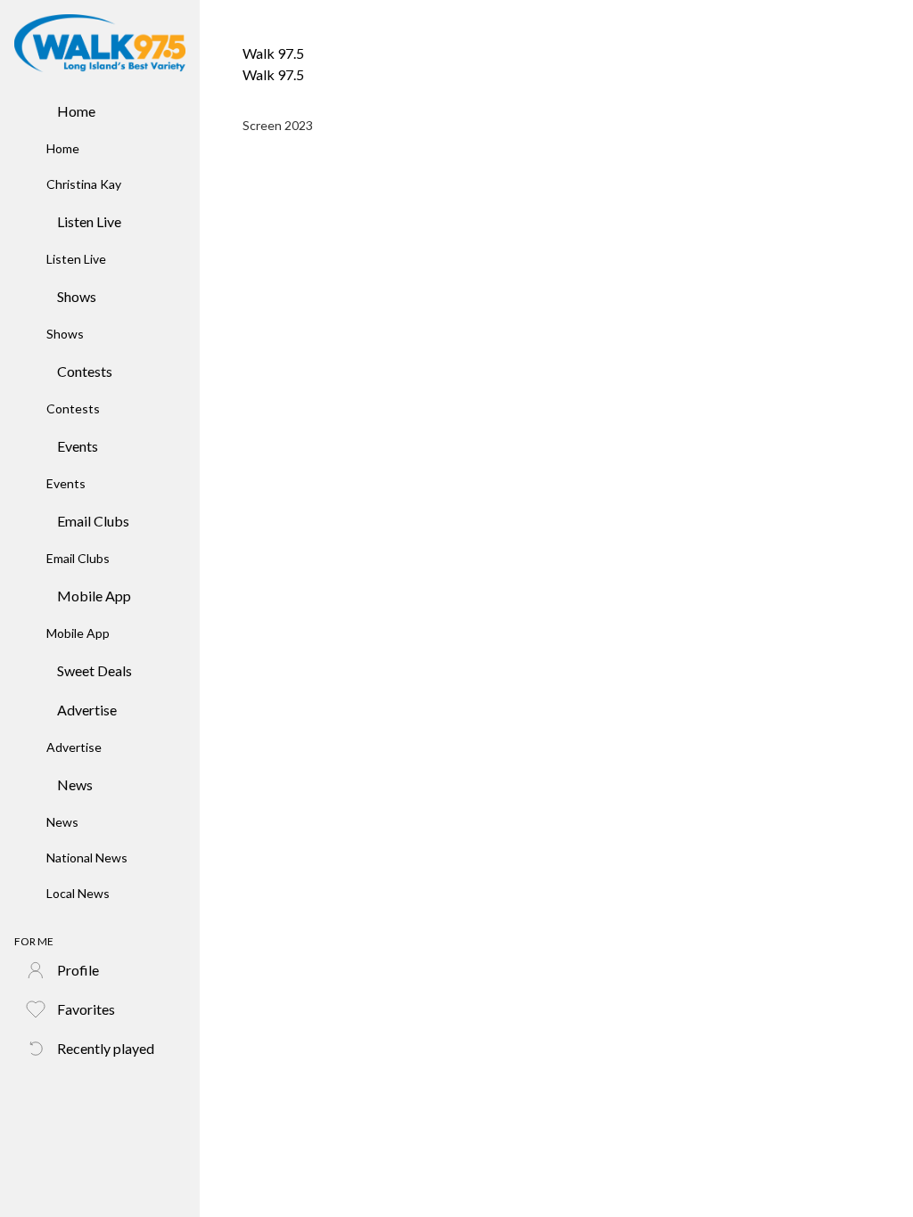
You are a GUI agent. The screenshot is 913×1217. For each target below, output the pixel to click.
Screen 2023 (278, 125)
